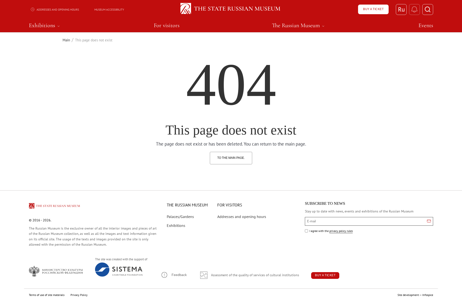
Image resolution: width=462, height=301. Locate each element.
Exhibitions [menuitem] (45, 25)
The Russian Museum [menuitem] (299, 25)
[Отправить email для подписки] (429, 221)
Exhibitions (176, 225)
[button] (173, 275)
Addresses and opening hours (58, 9)
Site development (408, 295)
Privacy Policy (79, 295)
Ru (401, 9)
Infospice (427, 295)
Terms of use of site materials (46, 295)
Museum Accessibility (109, 9)
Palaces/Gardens (180, 216)
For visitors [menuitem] (167, 25)
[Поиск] (427, 9)
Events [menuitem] (425, 25)
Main (66, 40)
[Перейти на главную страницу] (55, 206)
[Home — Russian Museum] (231, 9)
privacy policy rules (341, 231)
